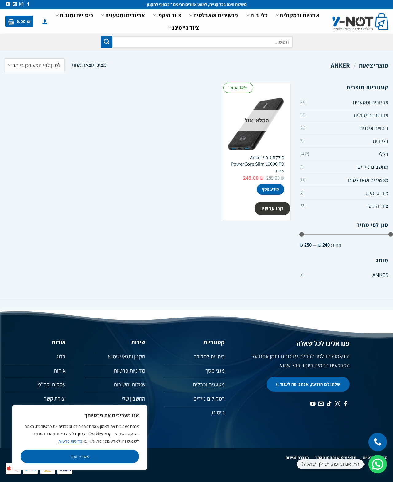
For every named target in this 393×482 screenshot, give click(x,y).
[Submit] (106, 42)
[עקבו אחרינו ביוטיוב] (8, 4)
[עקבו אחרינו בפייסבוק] (28, 4)
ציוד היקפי (169, 15)
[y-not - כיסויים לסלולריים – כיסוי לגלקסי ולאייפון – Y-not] (360, 21)
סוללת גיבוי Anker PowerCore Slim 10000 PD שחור (257, 164)
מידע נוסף (270, 189)
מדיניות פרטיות (70, 441)
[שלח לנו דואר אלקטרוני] (15, 4)
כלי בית (259, 15)
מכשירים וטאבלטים (215, 15)
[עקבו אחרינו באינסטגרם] (21, 4)
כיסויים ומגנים (76, 15)
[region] (79, 437)
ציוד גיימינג (185, 27)
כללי (383, 153)
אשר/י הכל (80, 456)
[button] (45, 21)
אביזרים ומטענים (125, 15)
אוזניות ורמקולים (299, 15)
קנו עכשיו (272, 208)
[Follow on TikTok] (329, 404)
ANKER (380, 275)
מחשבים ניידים (372, 166)
